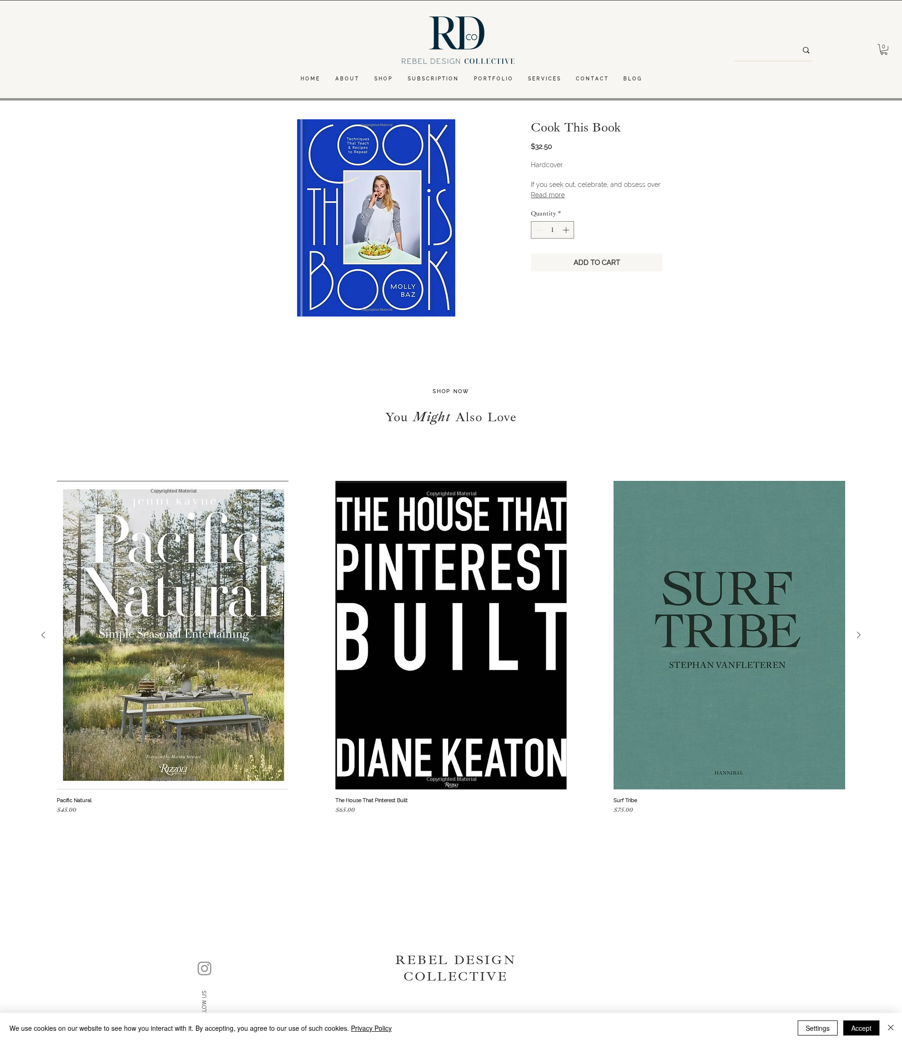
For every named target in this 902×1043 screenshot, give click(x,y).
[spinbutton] (552, 230)
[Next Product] (858, 635)
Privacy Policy (371, 1028)
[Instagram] (204, 968)
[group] (451, 649)
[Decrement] (538, 230)
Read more (548, 195)
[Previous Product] (43, 635)
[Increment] (567, 230)
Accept (861, 1028)
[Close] (890, 1027)
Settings (818, 1028)
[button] (884, 49)
